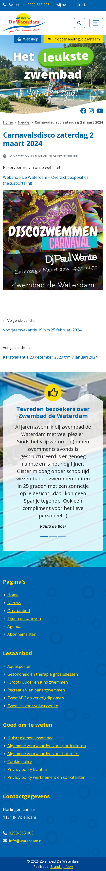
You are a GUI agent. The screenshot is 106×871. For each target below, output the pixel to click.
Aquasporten (19, 666)
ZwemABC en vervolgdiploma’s (35, 698)
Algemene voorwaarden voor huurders (43, 753)
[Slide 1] (44, 536)
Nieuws (24, 122)
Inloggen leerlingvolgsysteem (76, 39)
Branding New (61, 866)
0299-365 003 (39, 4)
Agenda (14, 626)
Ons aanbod (18, 610)
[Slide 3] (62, 536)
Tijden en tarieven (24, 618)
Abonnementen (21, 634)
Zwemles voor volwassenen (32, 705)
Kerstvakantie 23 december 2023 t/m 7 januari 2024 (50, 357)
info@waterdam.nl (25, 841)
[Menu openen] (96, 23)
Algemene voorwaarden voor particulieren (46, 745)
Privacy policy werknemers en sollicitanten (46, 777)
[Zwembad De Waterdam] (24, 23)
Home (8, 122)
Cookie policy (19, 761)
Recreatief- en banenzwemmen (36, 690)
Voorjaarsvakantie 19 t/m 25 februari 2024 (42, 330)
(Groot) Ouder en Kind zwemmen (37, 682)
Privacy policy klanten (27, 769)
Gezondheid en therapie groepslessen (42, 674)
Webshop (30, 39)
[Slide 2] (53, 536)
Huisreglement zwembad (30, 738)
